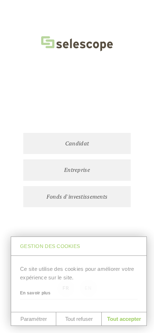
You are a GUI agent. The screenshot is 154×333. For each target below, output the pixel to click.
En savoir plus (35, 293)
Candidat (77, 143)
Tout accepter (124, 319)
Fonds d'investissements (77, 196)
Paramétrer (33, 319)
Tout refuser (79, 319)
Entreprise (77, 170)
